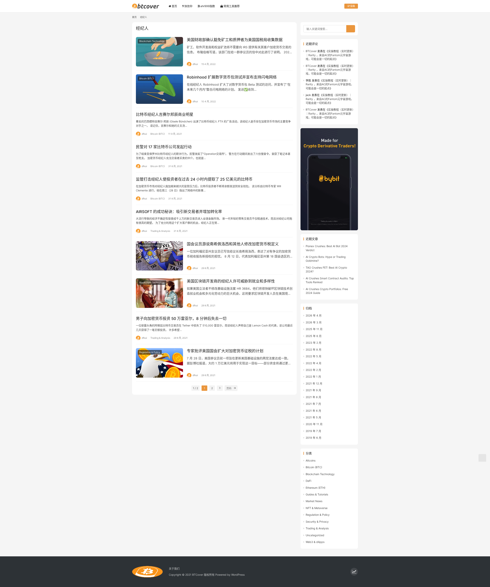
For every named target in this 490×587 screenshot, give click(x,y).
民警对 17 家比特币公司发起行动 (164, 147)
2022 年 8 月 (313, 349)
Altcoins (310, 460)
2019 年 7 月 (313, 431)
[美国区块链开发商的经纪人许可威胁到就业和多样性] (159, 293)
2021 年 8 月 (313, 397)
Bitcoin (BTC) (146, 78)
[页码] (234, 388)
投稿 (352, 6)
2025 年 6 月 (314, 336)
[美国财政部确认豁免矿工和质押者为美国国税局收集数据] (159, 51)
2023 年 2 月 (313, 342)
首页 (174, 6)
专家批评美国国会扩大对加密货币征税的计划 (225, 351)
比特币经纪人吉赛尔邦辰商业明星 (164, 114)
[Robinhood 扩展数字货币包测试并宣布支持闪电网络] (159, 89)
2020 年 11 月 (314, 424)
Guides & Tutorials (317, 494)
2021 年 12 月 (314, 383)
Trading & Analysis (160, 231)
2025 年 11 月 (314, 329)
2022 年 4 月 (313, 363)
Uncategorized (315, 535)
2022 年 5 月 (313, 356)
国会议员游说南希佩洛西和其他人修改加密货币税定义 (233, 244)
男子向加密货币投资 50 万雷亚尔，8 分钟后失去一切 (181, 318)
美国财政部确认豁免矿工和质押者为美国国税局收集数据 (235, 40)
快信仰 (188, 6)
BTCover (311, 51)
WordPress (238, 574)
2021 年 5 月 (313, 417)
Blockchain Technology (152, 41)
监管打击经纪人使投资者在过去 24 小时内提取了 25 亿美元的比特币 (194, 179)
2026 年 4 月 (314, 315)
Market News (314, 501)
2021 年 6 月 (313, 410)
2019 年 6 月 (313, 437)
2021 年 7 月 (313, 403)
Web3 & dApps (315, 542)
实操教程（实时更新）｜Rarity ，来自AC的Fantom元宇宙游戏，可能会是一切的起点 (330, 55)
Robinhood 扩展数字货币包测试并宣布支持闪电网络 (232, 77)
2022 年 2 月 (313, 369)
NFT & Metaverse (316, 508)
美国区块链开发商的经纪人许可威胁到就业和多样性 (231, 281)
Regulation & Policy (149, 245)
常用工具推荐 (232, 6)
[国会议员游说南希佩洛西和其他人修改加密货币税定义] (159, 256)
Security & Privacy (317, 521)
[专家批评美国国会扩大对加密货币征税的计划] (159, 363)
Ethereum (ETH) (315, 487)
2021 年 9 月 (313, 390)
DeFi (308, 480)
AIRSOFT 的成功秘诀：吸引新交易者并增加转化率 (179, 211)
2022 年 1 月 (313, 376)
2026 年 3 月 (314, 322)
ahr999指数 (207, 6)
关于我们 (174, 568)
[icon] (354, 572)
